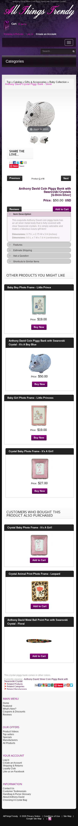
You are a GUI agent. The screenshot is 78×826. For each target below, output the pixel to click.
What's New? (9, 708)
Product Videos (11, 731)
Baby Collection (58, 82)
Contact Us (8, 788)
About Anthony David (13, 797)
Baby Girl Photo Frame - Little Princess (30, 397)
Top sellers (8, 734)
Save (15, 165)
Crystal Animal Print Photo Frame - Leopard (34, 573)
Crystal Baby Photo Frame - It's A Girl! (31, 451)
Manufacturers (10, 740)
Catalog (17, 82)
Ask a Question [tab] (20, 255)
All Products (9, 743)
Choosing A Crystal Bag (15, 800)
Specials (7, 737)
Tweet (21, 166)
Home (6, 703)
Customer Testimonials (14, 791)
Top (9, 82)
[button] (14, 179)
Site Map (67, 816)
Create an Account (12, 763)
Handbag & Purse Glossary (17, 794)
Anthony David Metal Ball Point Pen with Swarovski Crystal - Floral (37, 622)
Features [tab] (17, 244)
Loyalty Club (9, 768)
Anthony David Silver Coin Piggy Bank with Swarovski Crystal (36, 680)
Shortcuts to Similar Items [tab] (25, 261)
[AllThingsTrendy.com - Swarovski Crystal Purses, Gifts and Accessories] (49, 818)
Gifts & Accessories (36, 82)
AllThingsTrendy (10, 816)
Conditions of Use (52, 816)
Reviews (7, 714)
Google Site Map (33, 818)
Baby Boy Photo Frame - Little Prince (29, 287)
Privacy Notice (33, 816)
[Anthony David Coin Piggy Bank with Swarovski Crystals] (34, 139)
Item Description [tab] (21, 214)
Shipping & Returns (13, 765)
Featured (7, 706)
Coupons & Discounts (14, 711)
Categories (15, 61)
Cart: (14, 23)
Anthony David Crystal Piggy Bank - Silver (28, 84)
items (22, 24)
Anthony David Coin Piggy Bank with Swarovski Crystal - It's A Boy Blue (37, 342)
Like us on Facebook (13, 771)
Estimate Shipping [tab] (22, 250)
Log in (6, 760)
